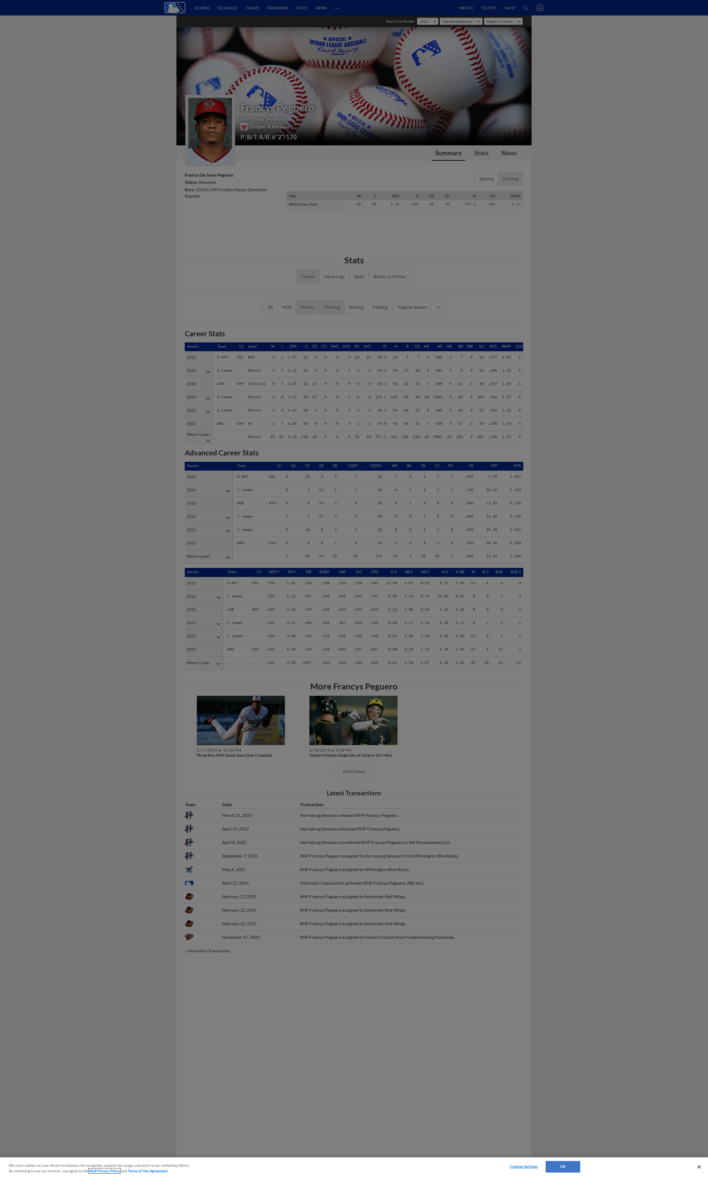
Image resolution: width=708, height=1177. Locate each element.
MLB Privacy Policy (104, 1171)
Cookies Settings (524, 1166)
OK (563, 1166)
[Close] (699, 1167)
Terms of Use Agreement (148, 1171)
